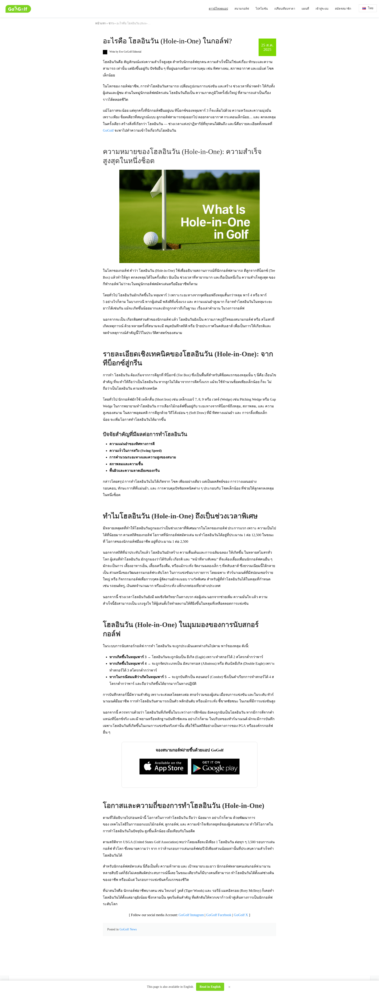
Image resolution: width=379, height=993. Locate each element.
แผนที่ (305, 8)
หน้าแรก (100, 23)
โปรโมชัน (262, 8)
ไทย (370, 8)
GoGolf (108, 130)
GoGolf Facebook (218, 915)
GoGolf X (241, 915)
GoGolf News (128, 929)
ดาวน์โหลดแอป (218, 8)
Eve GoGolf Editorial (130, 51)
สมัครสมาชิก (343, 8)
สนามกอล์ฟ (241, 8)
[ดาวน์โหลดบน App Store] (163, 766)
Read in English (210, 986)
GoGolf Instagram (191, 915)
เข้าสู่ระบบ (322, 8)
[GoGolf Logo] (18, 9)
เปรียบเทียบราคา (284, 8)
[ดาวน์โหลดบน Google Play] (215, 766)
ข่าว (111, 23)
